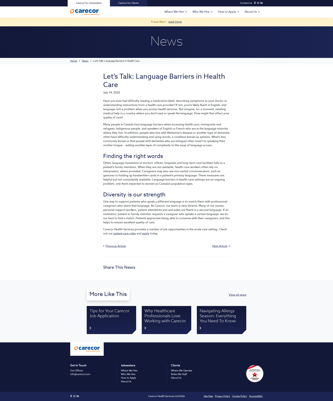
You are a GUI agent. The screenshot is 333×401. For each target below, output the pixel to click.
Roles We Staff (179, 374)
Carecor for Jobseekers (89, 3)
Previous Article (116, 246)
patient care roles (124, 233)
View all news (237, 295)
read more (175, 22)
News (85, 61)
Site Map (208, 396)
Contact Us (246, 3)
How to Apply (227, 12)
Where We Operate (181, 370)
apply (145, 233)
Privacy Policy (222, 396)
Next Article (219, 246)
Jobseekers (128, 365)
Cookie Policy (239, 396)
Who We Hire (201, 12)
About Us (251, 12)
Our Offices (76, 370)
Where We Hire (174, 12)
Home (73, 61)
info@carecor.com (80, 374)
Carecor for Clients (128, 3)
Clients (175, 365)
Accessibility (256, 396)
